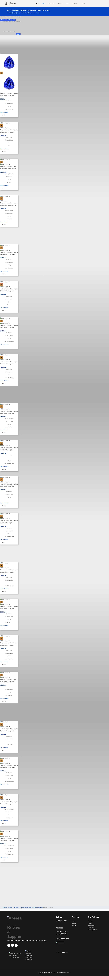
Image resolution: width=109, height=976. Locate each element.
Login (18, 34)
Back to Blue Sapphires (8, 20)
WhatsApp (6, 112)
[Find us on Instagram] (16, 945)
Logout (74, 923)
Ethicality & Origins (93, 929)
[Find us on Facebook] (8, 945)
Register (74, 925)
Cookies (90, 921)
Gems (43, 3)
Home (37, 3)
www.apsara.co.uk (67, 972)
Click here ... (3, 99)
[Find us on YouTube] (12, 945)
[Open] (1, 73)
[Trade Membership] (15, 956)
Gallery (60, 3)
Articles (51, 3)
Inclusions (91, 927)
